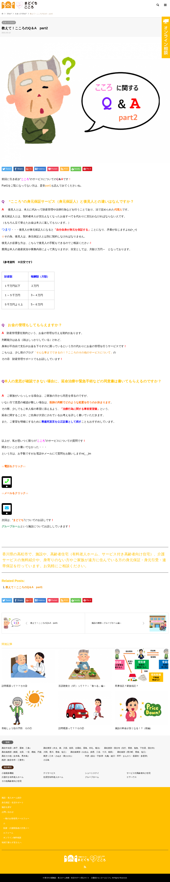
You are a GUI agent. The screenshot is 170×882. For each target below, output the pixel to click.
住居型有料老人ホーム (53, 777)
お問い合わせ (8, 812)
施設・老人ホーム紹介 (12, 798)
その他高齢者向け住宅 (12, 781)
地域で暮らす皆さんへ (12, 842)
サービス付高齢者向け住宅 (139, 773)
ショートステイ (92, 773)
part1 (48, 185)
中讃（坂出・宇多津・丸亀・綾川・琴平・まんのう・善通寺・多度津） (117, 756)
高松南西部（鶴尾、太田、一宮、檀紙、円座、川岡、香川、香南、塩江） (34, 752)
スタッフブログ (9, 22)
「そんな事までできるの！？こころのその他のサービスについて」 (73, 352)
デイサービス (49, 773)
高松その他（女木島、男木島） (16, 756)
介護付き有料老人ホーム (13, 777)
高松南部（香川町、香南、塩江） (132, 752)
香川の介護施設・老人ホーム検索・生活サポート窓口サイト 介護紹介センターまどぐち (77, 878)
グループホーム (92, 777)
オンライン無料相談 (12, 837)
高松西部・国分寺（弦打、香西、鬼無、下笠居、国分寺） (130, 748)
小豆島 (46, 760)
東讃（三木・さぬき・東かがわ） (58, 756)
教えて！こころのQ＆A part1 (24, 587)
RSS (85, 867)
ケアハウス (132, 777)
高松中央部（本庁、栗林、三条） (17, 748)
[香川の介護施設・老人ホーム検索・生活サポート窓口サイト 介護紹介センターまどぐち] (19, 5)
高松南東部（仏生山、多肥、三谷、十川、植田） (92, 752)
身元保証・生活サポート (13, 802)
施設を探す (7, 807)
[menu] (165, 5)
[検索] (158, 5)
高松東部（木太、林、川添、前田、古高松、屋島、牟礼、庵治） (72, 748)
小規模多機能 (8, 773)
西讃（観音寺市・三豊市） (14, 760)
